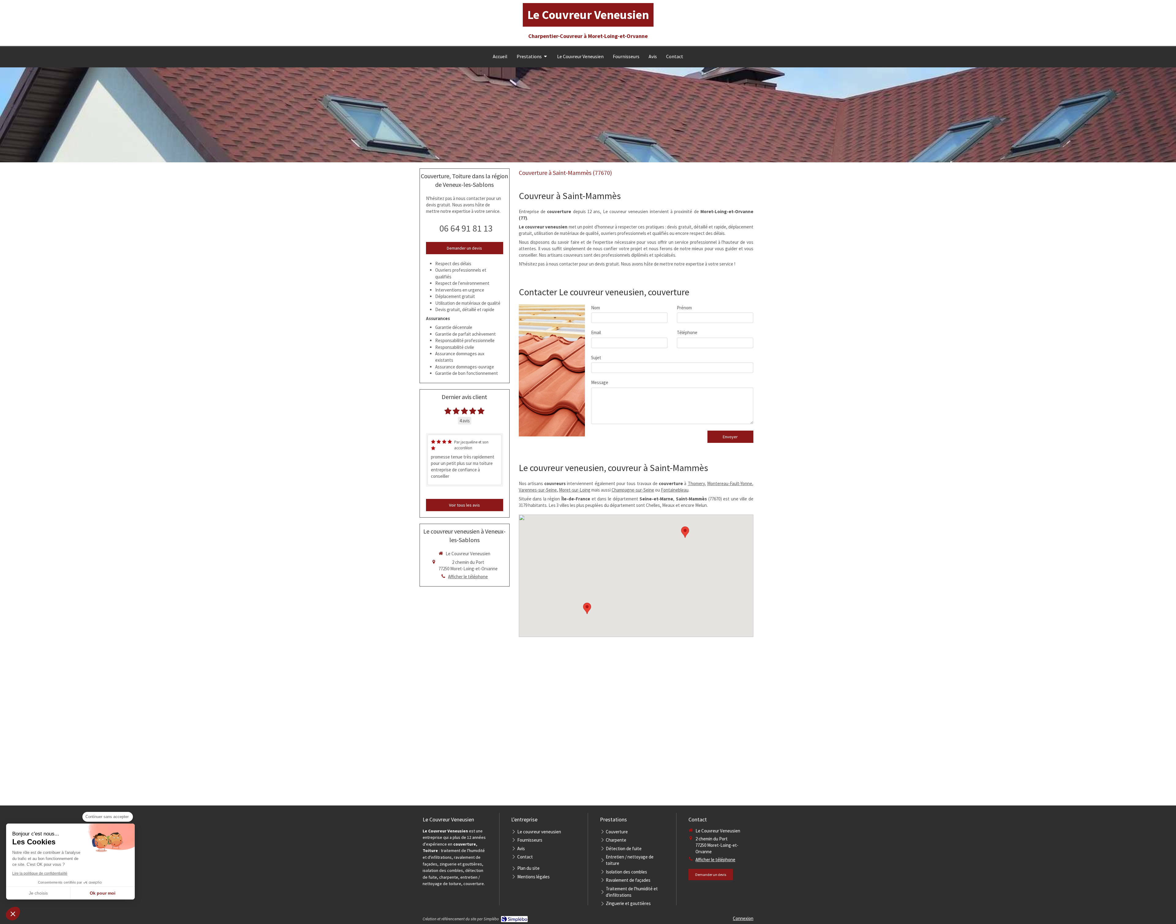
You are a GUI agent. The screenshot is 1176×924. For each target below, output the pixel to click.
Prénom (684, 308)
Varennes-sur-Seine (538, 490)
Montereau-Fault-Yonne (729, 483)
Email (596, 332)
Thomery (696, 483)
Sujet (596, 357)
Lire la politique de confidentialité (39, 873)
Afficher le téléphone (468, 576)
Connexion (743, 918)
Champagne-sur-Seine (633, 490)
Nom (595, 308)
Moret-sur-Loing (574, 490)
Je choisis (38, 893)
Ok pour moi (102, 893)
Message (599, 382)
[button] (13, 913)
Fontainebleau (674, 490)
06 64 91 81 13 (466, 228)
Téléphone (687, 332)
